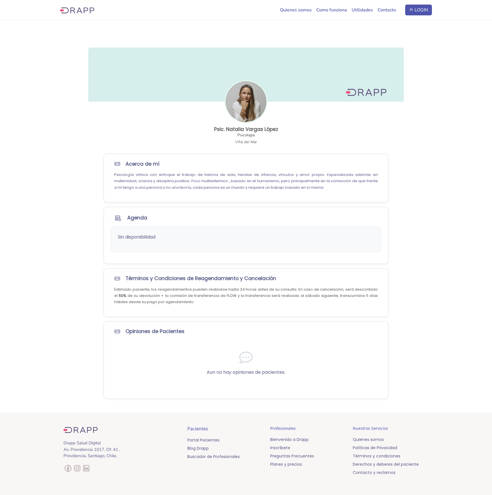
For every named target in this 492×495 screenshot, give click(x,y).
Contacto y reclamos (374, 472)
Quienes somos (296, 10)
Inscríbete (280, 448)
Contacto (387, 10)
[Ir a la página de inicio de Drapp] (77, 10)
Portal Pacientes (203, 440)
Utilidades (362, 10)
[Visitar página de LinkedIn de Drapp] (86, 470)
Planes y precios (286, 464)
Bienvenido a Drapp (289, 439)
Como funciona (331, 10)
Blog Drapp (198, 448)
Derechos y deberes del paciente (386, 464)
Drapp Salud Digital (82, 443)
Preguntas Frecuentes (292, 456)
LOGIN (420, 10)
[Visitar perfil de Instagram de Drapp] (77, 470)
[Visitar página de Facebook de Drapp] (68, 470)
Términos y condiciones (376, 456)
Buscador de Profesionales (213, 456)
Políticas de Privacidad (375, 448)
